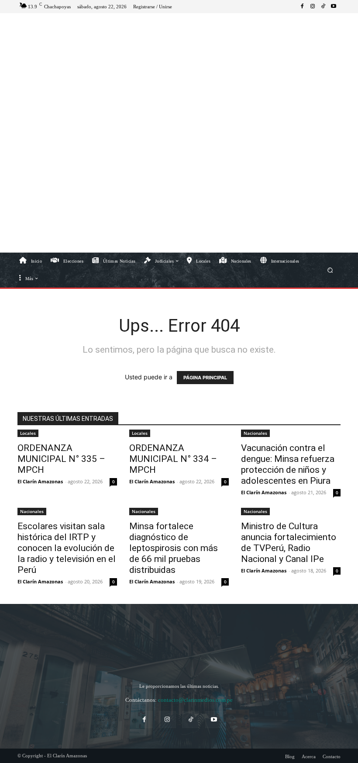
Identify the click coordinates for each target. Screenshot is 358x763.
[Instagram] (312, 6)
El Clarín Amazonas (40, 481)
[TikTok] (323, 6)
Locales (28, 433)
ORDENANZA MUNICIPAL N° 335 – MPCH (61, 459)
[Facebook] (302, 6)
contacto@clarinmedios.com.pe (195, 700)
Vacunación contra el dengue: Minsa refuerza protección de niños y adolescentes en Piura (287, 464)
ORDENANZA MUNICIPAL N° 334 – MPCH (173, 459)
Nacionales (255, 433)
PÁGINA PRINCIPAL (205, 378)
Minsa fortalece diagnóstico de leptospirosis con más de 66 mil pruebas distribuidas (173, 548)
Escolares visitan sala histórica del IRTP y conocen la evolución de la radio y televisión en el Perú (66, 548)
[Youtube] (333, 6)
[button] (330, 269)
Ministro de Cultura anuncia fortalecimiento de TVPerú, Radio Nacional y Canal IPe (288, 542)
